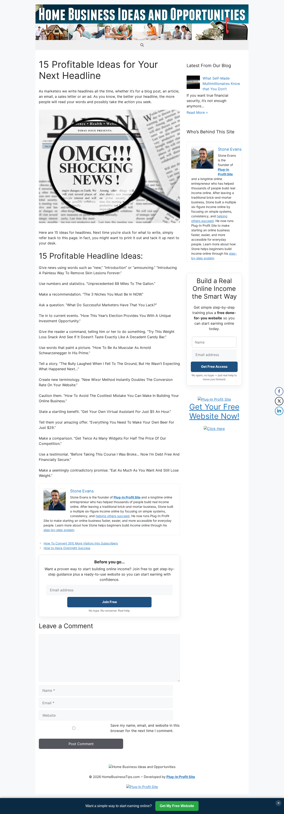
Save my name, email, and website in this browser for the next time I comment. (144, 728)
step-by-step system (58, 530)
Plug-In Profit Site (127, 497)
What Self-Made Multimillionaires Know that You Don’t (221, 83)
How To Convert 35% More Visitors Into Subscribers (81, 543)
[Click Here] (214, 428)
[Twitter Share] (279, 401)
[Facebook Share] (279, 391)
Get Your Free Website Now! (214, 411)
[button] (142, 45)
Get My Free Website (177, 806)
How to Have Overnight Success (67, 548)
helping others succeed (113, 516)
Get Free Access (214, 366)
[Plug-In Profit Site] (214, 399)
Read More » (197, 112)
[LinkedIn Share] (279, 411)
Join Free (109, 602)
